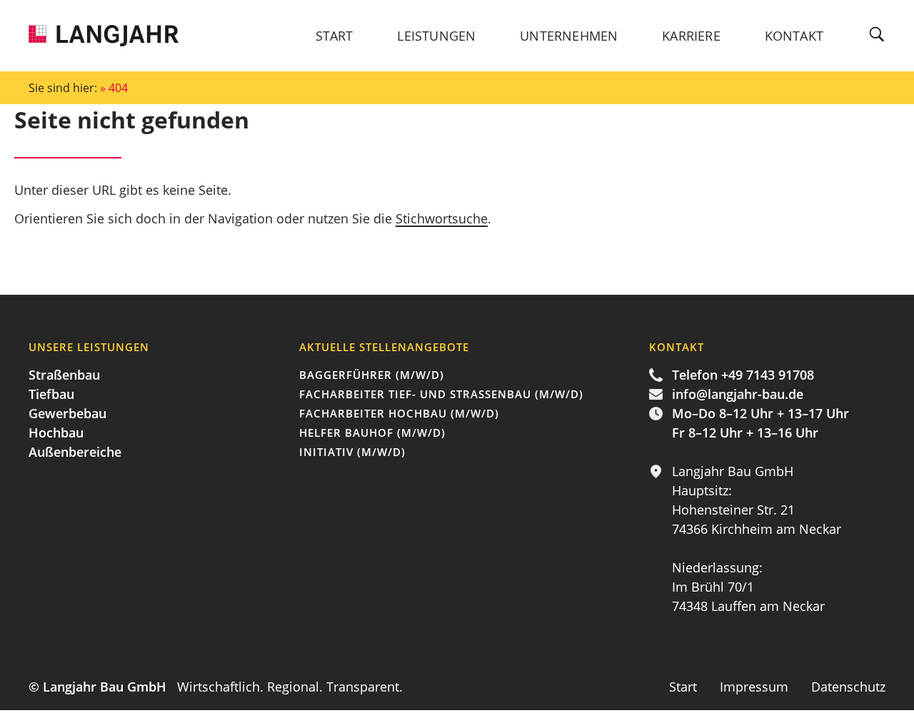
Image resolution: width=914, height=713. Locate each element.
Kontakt (794, 35)
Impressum (756, 686)
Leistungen (436, 35)
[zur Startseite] (104, 37)
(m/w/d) (371, 375)
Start (334, 35)
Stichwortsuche (442, 218)
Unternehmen (569, 35)
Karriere (691, 35)
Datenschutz (848, 686)
